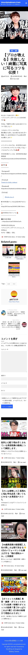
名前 (3, 375)
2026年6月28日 (7, 570)
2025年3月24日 (17, 76)
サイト (3, 391)
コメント (4, 349)
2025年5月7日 (7, 462)
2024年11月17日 (8, 513)
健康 (8, 284)
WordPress (9, 649)
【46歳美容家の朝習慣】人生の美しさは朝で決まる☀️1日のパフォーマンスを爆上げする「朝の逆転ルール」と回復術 (13, 550)
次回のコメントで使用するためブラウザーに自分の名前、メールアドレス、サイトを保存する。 (14, 400)
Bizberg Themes (14, 651)
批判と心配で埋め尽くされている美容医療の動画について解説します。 (13, 445)
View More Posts (14, 302)
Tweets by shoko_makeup (9, 182)
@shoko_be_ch (9, 197)
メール (4, 383)
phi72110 (6, 76)
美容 (14, 284)
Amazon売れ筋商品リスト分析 (13, 641)
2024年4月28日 (7, 627)
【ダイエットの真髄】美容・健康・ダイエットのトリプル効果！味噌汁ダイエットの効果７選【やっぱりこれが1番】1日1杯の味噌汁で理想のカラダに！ (13, 606)
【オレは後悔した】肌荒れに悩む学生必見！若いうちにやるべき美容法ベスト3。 (13, 495)
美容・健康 (14, 51)
